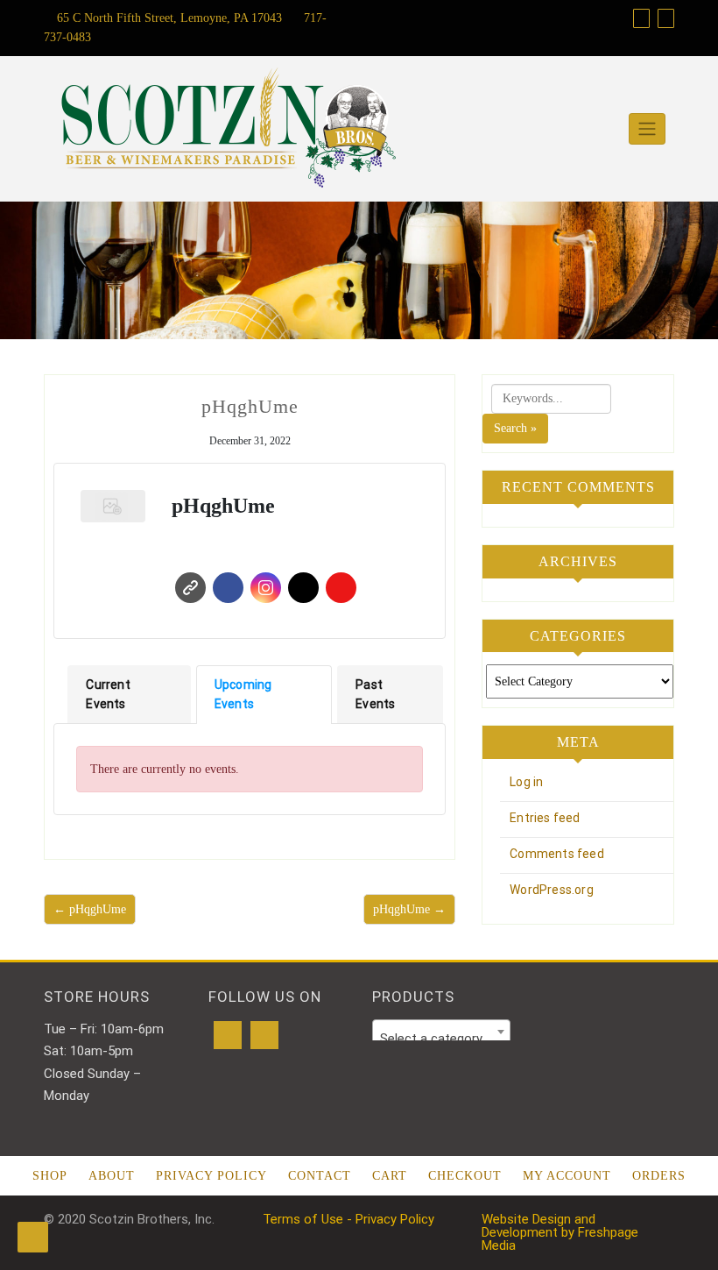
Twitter (303, 587)
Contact (319, 1175)
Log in (526, 782)
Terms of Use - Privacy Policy (348, 1219)
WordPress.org (552, 890)
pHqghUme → (409, 909)
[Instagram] (264, 1035)
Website (190, 587)
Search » (515, 428)
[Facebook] (228, 1035)
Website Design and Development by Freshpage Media (560, 1232)
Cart (389, 1175)
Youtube (341, 587)
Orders (659, 1175)
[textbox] (441, 1039)
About (111, 1175)
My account (567, 1175)
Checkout (465, 1175)
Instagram (265, 587)
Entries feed (545, 818)
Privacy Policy (211, 1175)
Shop (49, 1175)
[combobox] (441, 1031)
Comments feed (557, 854)
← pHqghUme (89, 909)
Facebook (228, 587)
